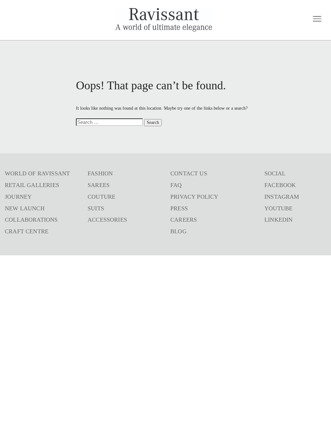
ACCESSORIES (107, 219)
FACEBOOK (280, 185)
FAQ (176, 185)
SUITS (96, 208)
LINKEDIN (278, 219)
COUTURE (101, 196)
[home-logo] (163, 20)
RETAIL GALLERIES (32, 185)
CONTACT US (188, 173)
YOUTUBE (278, 208)
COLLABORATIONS (31, 219)
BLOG (178, 231)
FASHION (100, 173)
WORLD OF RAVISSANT (37, 173)
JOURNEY (18, 196)
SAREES (99, 185)
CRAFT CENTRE (26, 231)
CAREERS (183, 219)
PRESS (179, 208)
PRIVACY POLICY (194, 196)
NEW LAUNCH (25, 208)
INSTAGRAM (281, 196)
